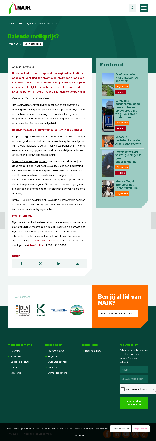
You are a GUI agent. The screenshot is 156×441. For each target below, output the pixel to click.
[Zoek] (132, 7)
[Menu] (143, 7)
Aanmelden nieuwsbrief (134, 402)
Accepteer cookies (121, 428)
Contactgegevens (57, 372)
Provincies (16, 356)
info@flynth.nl (36, 245)
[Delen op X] (40, 263)
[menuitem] (133, 7)
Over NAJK (16, 350)
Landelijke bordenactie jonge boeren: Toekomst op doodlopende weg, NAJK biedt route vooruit (127, 109)
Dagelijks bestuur (20, 361)
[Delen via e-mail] (77, 263)
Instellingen (78, 435)
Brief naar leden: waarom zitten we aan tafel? (127, 77)
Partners (15, 367)
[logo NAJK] (20, 7)
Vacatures (16, 372)
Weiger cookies (140, 428)
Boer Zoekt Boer (94, 350)
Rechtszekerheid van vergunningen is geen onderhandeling (128, 156)
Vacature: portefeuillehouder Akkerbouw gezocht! (128, 140)
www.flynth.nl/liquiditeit (47, 240)
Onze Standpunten (58, 361)
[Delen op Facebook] (21, 263)
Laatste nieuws (56, 350)
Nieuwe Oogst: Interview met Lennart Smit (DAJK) (128, 185)
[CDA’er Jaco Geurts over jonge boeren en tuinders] (153, 220)
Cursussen (53, 367)
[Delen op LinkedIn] (59, 263)
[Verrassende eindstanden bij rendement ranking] (2, 220)
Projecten (53, 356)
